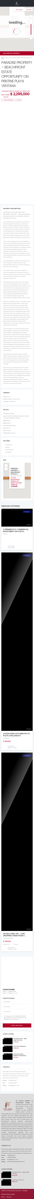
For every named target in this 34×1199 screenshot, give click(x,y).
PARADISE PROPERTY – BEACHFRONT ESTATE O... (15, 471)
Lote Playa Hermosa (19, 1046)
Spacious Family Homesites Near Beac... (20, 1054)
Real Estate (26, 57)
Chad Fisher (11, 546)
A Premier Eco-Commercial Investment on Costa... (16, 530)
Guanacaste (16, 399)
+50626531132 (12, 1080)
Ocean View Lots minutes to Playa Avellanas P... (16, 734)
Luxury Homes (12, 57)
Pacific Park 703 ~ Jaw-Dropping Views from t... (14, 935)
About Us (8, 1197)
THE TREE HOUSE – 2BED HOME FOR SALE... (20, 1039)
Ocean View (20, 57)
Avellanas (6, 738)
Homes (6, 97)
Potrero (5, 534)
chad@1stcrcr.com (13, 1085)
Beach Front (4, 57)
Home (3, 1197)
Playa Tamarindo (8, 938)
